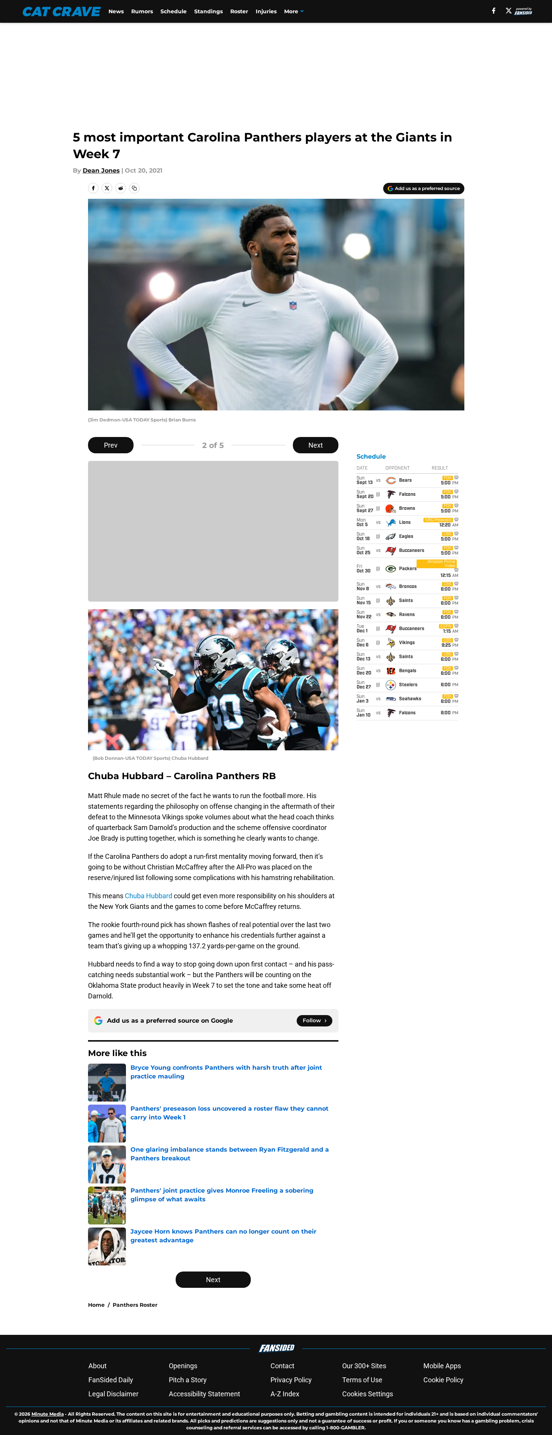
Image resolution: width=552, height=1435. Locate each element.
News (116, 11)
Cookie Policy (443, 1380)
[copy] (134, 188)
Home (96, 1304)
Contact (282, 1366)
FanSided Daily (110, 1380)
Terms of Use (362, 1380)
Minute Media (47, 1414)
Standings (208, 11)
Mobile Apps (442, 1366)
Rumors (142, 11)
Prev (111, 445)
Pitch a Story (188, 1380)
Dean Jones (101, 170)
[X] (509, 11)
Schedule (173, 11)
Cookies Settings (367, 1394)
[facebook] (493, 11)
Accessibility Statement (204, 1394)
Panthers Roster (135, 1304)
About (97, 1366)
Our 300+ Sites (364, 1366)
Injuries (266, 11)
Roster (239, 11)
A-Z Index (284, 1394)
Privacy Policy (291, 1380)
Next (315, 445)
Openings (183, 1366)
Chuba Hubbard (148, 896)
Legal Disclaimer (113, 1394)
